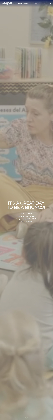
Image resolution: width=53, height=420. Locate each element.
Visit (22, 213)
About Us (14, 3)
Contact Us (45, 3)
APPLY (30, 213)
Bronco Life (30, 3)
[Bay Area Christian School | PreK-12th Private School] (7, 3)
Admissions (19, 3)
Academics (25, 3)
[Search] (50, 3)
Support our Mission (37, 3)
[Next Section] (26, 418)
